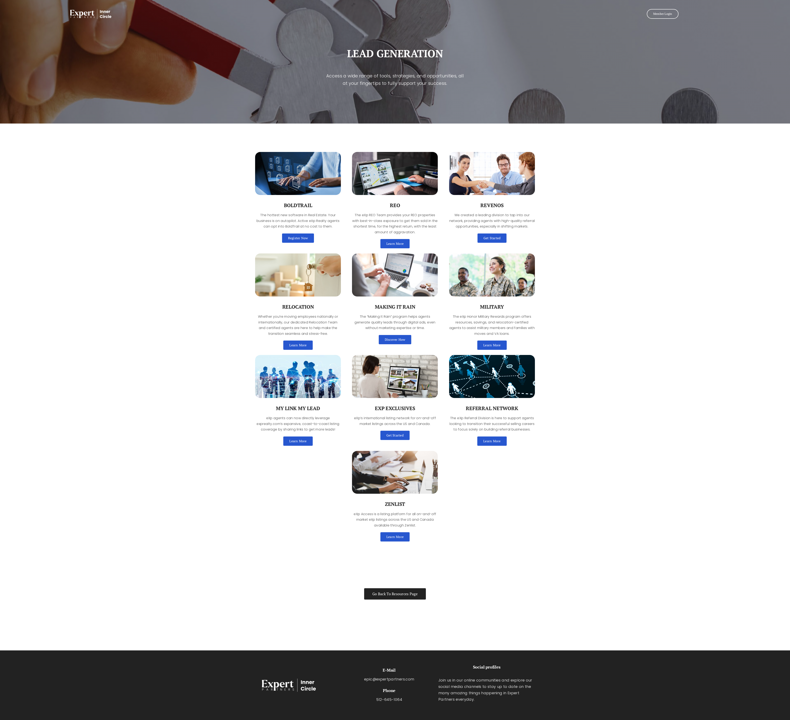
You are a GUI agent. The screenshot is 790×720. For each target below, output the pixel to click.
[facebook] (476, 708)
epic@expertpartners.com (389, 679)
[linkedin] (496, 708)
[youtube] (490, 708)
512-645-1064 (389, 699)
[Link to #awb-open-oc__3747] (713, 14)
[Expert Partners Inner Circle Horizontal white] (90, 10)
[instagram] (483, 708)
